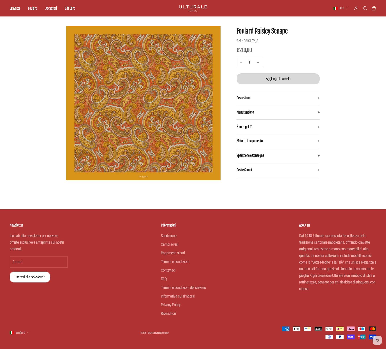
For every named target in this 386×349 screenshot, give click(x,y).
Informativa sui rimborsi (178, 296)
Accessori (51, 8)
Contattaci (168, 270)
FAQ (164, 278)
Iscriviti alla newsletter (29, 277)
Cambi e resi (169, 244)
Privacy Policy (170, 304)
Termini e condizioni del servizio (183, 287)
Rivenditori (168, 313)
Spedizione (168, 235)
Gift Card (70, 8)
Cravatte (15, 8)
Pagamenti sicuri (173, 252)
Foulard (32, 8)
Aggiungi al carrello (278, 78)
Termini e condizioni (175, 261)
